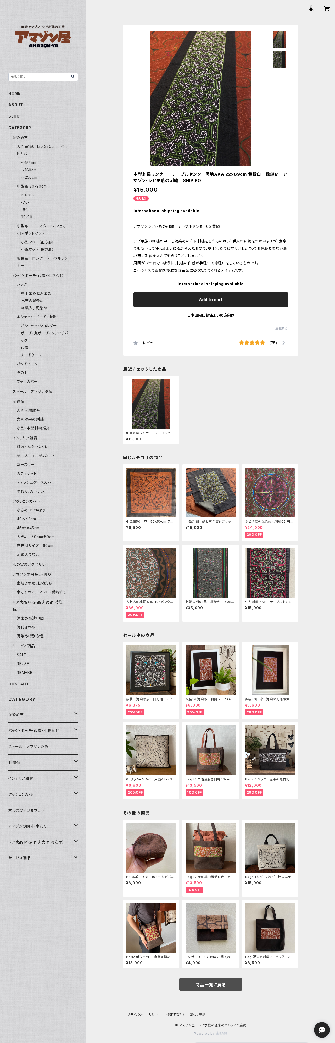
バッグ (22, 284)
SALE (21, 654)
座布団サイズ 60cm (35, 545)
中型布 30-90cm (32, 186)
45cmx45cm (28, 528)
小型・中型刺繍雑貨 (33, 428)
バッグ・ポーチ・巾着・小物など (38, 275)
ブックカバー (27, 381)
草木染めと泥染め (36, 293)
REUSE (23, 663)
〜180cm (29, 170)
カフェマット (27, 473)
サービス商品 (24, 646)
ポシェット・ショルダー (39, 325)
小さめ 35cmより (31, 510)
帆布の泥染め (32, 300)
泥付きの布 (26, 627)
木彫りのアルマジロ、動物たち (42, 592)
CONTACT (18, 684)
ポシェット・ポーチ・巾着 (36, 316)
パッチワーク (27, 364)
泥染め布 (20, 137)
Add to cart (211, 299)
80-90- (28, 195)
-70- (25, 202)
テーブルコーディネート (36, 455)
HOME (14, 93)
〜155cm (28, 162)
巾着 (25, 347)
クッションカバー (26, 501)
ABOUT (15, 104)
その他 (22, 372)
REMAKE (24, 672)
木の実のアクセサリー (31, 564)
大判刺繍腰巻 (28, 410)
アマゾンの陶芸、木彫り (32, 574)
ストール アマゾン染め (33, 391)
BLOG (14, 116)
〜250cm (29, 177)
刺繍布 (18, 401)
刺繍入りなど (28, 554)
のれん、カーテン (30, 491)
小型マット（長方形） (37, 249)
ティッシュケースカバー (36, 482)
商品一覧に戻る (211, 984)
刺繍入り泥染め (34, 308)
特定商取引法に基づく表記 (186, 1015)
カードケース (31, 355)
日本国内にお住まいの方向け (210, 315)
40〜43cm (26, 519)
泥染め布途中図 (30, 618)
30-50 (26, 217)
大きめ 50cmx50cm (37, 536)
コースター (26, 464)
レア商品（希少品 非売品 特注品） (36, 842)
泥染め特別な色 (30, 636)
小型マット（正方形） (37, 242)
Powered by (205, 1033)
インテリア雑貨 (25, 438)
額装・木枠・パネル (32, 447)
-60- (25, 209)
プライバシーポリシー (142, 1015)
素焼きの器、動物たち (34, 583)
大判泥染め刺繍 (32, 419)
